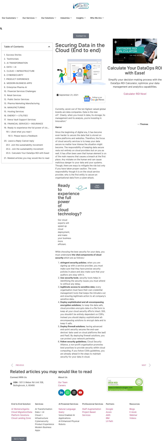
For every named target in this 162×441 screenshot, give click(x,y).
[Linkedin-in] (61, 392)
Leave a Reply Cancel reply (21, 141)
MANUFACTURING (16, 107)
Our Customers (9, 18)
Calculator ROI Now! (135, 93)
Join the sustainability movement (27, 145)
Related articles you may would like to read (28, 158)
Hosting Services (16, 111)
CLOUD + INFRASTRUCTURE (21, 71)
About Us (62, 377)
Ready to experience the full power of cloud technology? (29, 127)
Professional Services (92, 404)
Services (39, 404)
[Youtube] (80, 392)
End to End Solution (21, 404)
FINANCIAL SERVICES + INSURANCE (25, 123)
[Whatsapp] (68, 392)
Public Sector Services (18, 99)
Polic (68, 436)
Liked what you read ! (21, 131)
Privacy (62, 436)
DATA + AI (11, 67)
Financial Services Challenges (22, 91)
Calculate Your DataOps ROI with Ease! (30, 153)
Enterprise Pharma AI (17, 87)
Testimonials (13, 59)
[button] (1, 28)
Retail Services (14, 95)
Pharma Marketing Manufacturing (23, 103)
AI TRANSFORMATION (17, 63)
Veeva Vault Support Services (21, 119)
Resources (134, 404)
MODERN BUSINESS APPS (19, 83)
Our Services (29, 18)
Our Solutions (47, 18)
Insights (80, 18)
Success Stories (13, 55)
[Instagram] (74, 392)
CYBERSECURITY (15, 75)
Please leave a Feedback (25, 136)
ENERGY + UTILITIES (17, 115)
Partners (110, 404)
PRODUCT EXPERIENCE (17, 79)
